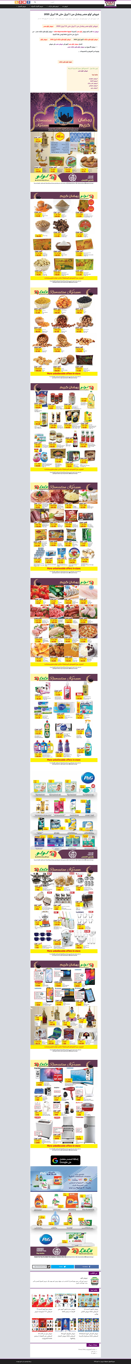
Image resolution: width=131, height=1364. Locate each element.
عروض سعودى (93, 78)
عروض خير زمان (93, 83)
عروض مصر (76, 18)
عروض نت (65, 6)
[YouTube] (24, 2)
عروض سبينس (93, 85)
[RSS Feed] (16, 2)
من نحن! (93, 1351)
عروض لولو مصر (83, 18)
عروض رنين (94, 88)
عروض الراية (94, 81)
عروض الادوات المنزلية (37, 6)
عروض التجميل (22, 6)
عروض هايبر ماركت (53, 6)
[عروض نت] (110, 3)
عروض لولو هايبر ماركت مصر (76, 47)
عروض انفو (93, 18)
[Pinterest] (20, 2)
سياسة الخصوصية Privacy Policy (87, 1349)
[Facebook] (28, 2)
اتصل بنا (93, 1353)
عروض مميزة (68, 18)
